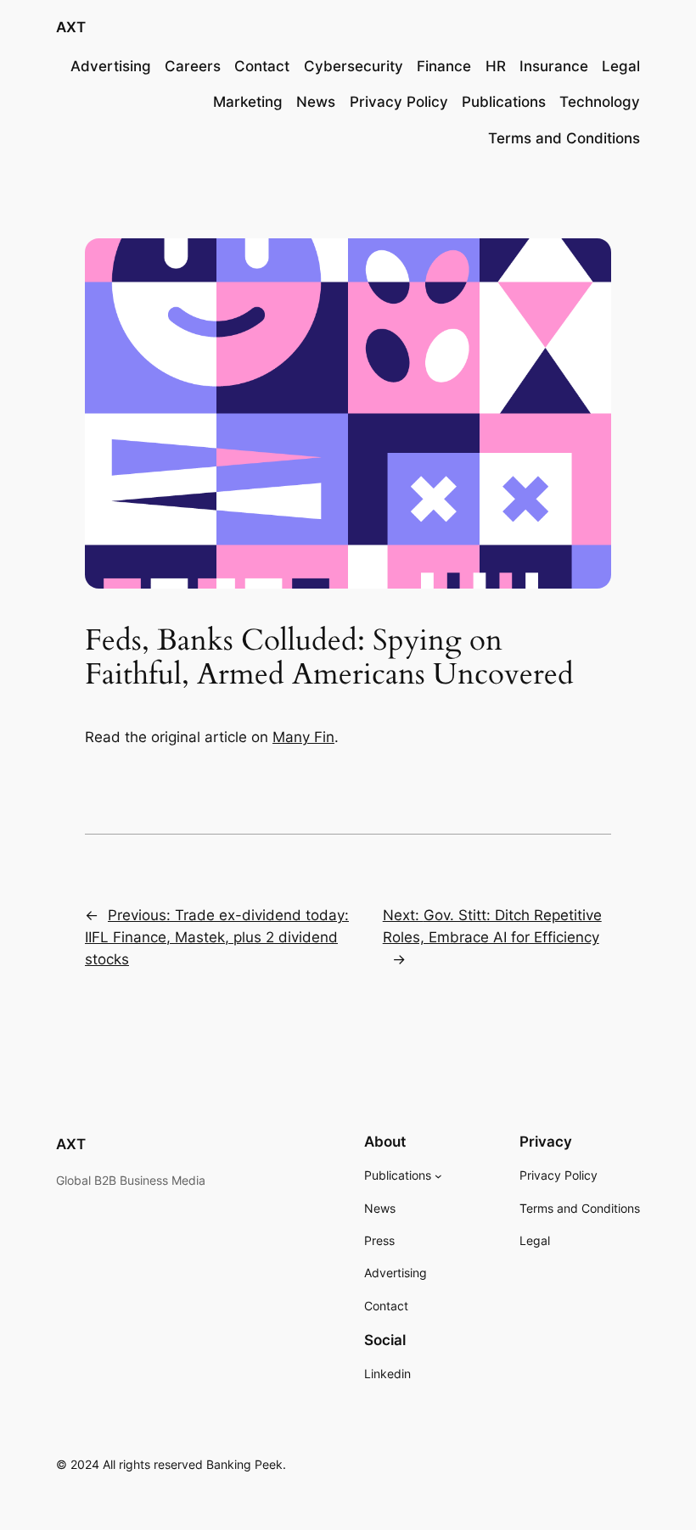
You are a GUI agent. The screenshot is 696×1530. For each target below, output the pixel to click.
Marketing (248, 101)
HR (496, 66)
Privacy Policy (399, 101)
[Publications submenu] (438, 1176)
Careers (193, 66)
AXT (71, 27)
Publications (504, 101)
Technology (599, 101)
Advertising (110, 66)
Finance (444, 66)
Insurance (553, 66)
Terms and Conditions (564, 138)
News (315, 101)
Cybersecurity (353, 66)
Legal (621, 66)
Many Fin (303, 737)
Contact (261, 66)
